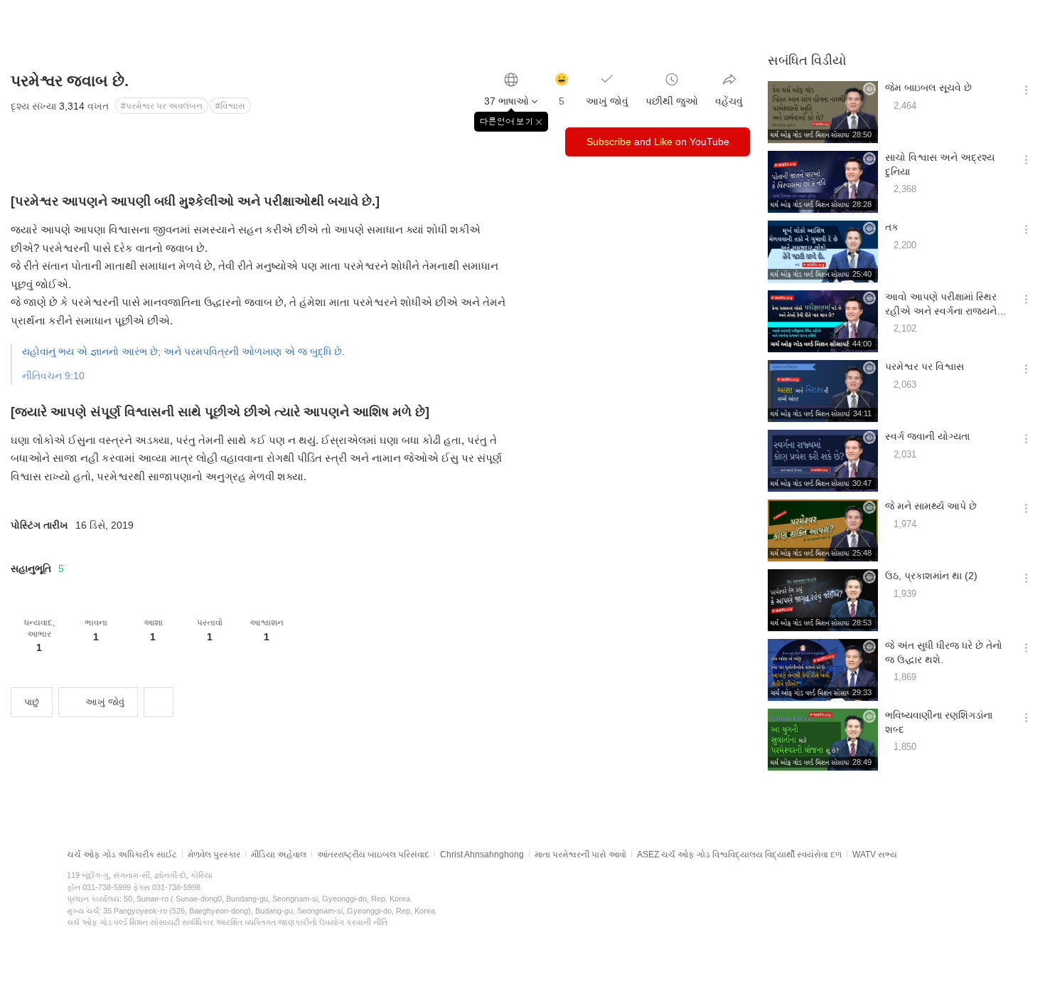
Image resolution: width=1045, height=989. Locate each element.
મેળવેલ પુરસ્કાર (214, 855)
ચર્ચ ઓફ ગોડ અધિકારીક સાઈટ (122, 855)
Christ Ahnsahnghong (482, 855)
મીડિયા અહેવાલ (278, 855)
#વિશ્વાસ (230, 106)
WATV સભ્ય (874, 855)
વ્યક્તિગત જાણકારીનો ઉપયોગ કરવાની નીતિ (316, 922)
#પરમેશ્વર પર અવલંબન (162, 106)
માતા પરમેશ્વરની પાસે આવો (580, 855)
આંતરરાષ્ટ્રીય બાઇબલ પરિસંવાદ (373, 855)
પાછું (31, 702)
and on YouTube (657, 141)
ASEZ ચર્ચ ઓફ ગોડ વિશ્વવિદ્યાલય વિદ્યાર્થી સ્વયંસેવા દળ (739, 855)
